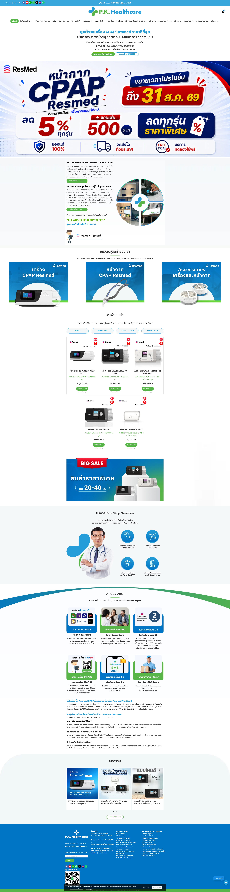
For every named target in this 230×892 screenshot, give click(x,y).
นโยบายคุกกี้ (89, 889)
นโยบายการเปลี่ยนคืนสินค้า (150, 838)
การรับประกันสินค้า (147, 836)
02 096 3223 (98, 848)
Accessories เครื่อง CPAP (124, 845)
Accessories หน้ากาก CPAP (125, 847)
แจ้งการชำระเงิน (147, 842)
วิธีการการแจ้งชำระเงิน (148, 840)
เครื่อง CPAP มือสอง (123, 849)
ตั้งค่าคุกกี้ (146, 888)
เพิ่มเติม (214, 21)
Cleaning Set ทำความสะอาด (125, 851)
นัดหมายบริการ (147, 847)
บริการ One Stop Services (125, 858)
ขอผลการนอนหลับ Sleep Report (152, 849)
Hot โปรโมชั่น (121, 834)
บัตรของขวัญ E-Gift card (125, 855)
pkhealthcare (102, 853)
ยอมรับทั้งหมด (157, 888)
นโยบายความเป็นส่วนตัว (76, 889)
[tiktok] (36, 2)
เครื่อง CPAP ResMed (123, 838)
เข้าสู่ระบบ (8, 3)
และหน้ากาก (132, 842)
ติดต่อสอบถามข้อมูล (148, 855)
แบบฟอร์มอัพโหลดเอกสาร (151, 853)
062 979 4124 (107, 848)
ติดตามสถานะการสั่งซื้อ (149, 845)
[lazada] (40, 2)
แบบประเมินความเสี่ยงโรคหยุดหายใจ (154, 851)
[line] (30, 2)
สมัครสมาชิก (17, 3)
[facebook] (23, 2)
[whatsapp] (33, 2)
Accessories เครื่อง (123, 842)
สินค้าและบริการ (122, 836)
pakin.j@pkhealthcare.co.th (104, 851)
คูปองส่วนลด (121, 853)
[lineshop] (43, 2)
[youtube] (27, 2)
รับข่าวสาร (70, 860)
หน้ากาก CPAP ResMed (123, 840)
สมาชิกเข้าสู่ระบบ (148, 834)
